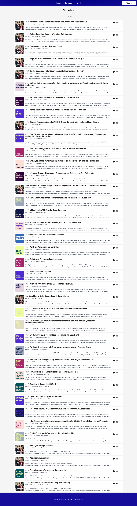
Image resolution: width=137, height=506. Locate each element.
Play (117, 23)
